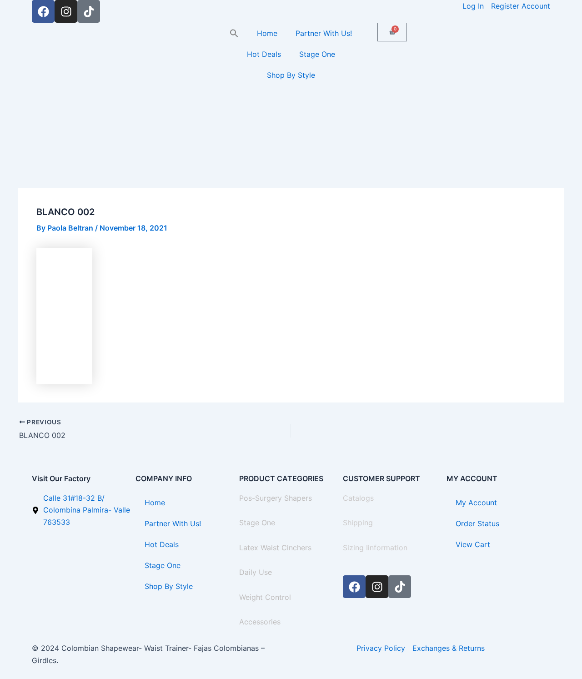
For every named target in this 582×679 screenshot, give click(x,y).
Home (267, 33)
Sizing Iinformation (375, 547)
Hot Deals (264, 54)
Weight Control (265, 597)
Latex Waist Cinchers (275, 547)
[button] (234, 33)
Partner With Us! (324, 33)
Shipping (358, 522)
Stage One (317, 54)
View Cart (473, 544)
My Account (476, 502)
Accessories (260, 621)
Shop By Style (291, 75)
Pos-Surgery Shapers (275, 498)
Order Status (477, 523)
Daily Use (255, 572)
